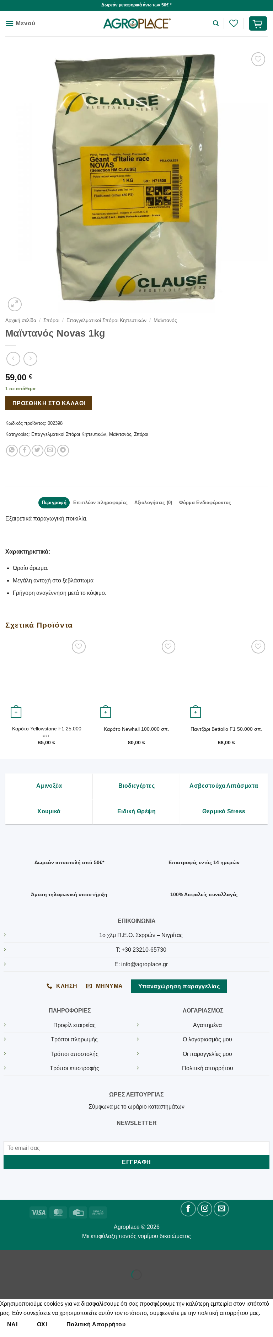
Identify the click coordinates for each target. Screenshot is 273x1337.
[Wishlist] (233, 23)
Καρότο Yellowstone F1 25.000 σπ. (46, 732)
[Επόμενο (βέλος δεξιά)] (28, 1287)
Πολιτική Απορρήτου (95, 1324)
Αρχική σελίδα (20, 320)
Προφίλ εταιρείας (74, 1025)
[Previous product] (30, 359)
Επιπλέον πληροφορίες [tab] (100, 502)
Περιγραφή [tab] (54, 502)
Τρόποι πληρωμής (74, 1039)
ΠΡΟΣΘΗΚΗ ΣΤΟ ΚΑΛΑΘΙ (48, 403)
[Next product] (13, 359)
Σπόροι (51, 320)
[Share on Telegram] (63, 450)
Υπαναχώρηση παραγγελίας (179, 986)
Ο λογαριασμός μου (207, 1039)
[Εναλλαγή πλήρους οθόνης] (28, 1257)
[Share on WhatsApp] (12, 450)
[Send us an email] (221, 1209)
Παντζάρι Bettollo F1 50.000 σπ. (226, 729)
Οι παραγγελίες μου (207, 1054)
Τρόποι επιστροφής (74, 1068)
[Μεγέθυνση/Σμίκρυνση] (7, 1257)
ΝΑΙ (12, 1324)
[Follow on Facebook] (188, 1209)
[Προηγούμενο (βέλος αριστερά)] (7, 1287)
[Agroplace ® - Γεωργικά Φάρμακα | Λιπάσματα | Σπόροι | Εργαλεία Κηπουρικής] (136, 23)
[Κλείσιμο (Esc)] (69, 1257)
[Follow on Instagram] (205, 1209)
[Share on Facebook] (25, 450)
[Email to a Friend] (50, 450)
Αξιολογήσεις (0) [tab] (153, 502)
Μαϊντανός (165, 320)
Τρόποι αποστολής (74, 1054)
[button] (20, 23)
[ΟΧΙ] (145, 1324)
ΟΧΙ (42, 1324)
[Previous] (5, 698)
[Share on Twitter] (37, 450)
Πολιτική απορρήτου (207, 1068)
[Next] (267, 698)
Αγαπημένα (207, 1025)
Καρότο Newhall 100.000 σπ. (136, 729)
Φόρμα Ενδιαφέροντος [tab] (205, 502)
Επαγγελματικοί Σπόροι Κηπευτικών (106, 320)
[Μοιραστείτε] (48, 1257)
